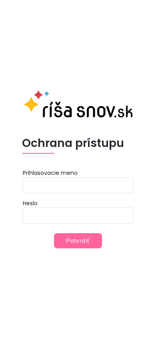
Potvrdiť (78, 240)
